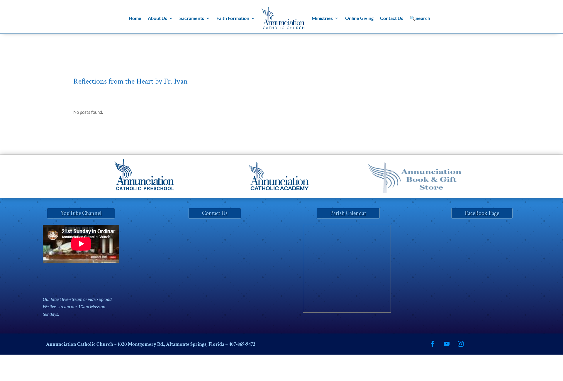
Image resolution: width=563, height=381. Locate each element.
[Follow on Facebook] (432, 344)
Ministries (322, 18)
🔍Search (420, 18)
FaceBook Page (482, 213)
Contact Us (391, 18)
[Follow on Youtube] (446, 344)
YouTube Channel (80, 213)
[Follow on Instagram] (461, 344)
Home (135, 18)
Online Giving (359, 18)
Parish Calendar (348, 213)
